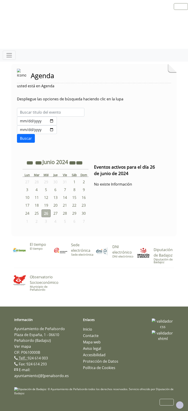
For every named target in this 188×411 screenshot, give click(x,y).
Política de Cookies (99, 367)
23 (84, 205)
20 (55, 205)
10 (27, 197)
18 (37, 205)
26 (46, 213)
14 (65, 197)
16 (84, 197)
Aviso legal (92, 348)
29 (74, 213)
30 (84, 213)
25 (37, 213)
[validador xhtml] (163, 335)
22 (74, 205)
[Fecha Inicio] (37, 121)
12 (46, 197)
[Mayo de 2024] (39, 162)
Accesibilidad (94, 354)
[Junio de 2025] (72, 162)
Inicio (87, 329)
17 (27, 205)
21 (65, 205)
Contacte (91, 335)
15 (74, 197)
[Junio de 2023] (30, 162)
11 (37, 197)
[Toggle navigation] (9, 55)
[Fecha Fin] (37, 129)
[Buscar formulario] (26, 138)
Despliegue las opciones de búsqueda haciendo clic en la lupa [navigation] (70, 98)
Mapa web (92, 342)
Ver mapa (22, 346)
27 (55, 213)
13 (55, 197)
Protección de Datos (100, 361)
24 (27, 213)
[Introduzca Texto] (50, 112)
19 (46, 205)
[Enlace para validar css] (163, 323)
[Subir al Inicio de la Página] (179, 405)
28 (65, 213)
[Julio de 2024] (79, 162)
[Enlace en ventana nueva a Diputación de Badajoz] (31, 389)
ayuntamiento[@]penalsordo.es (41, 375)
